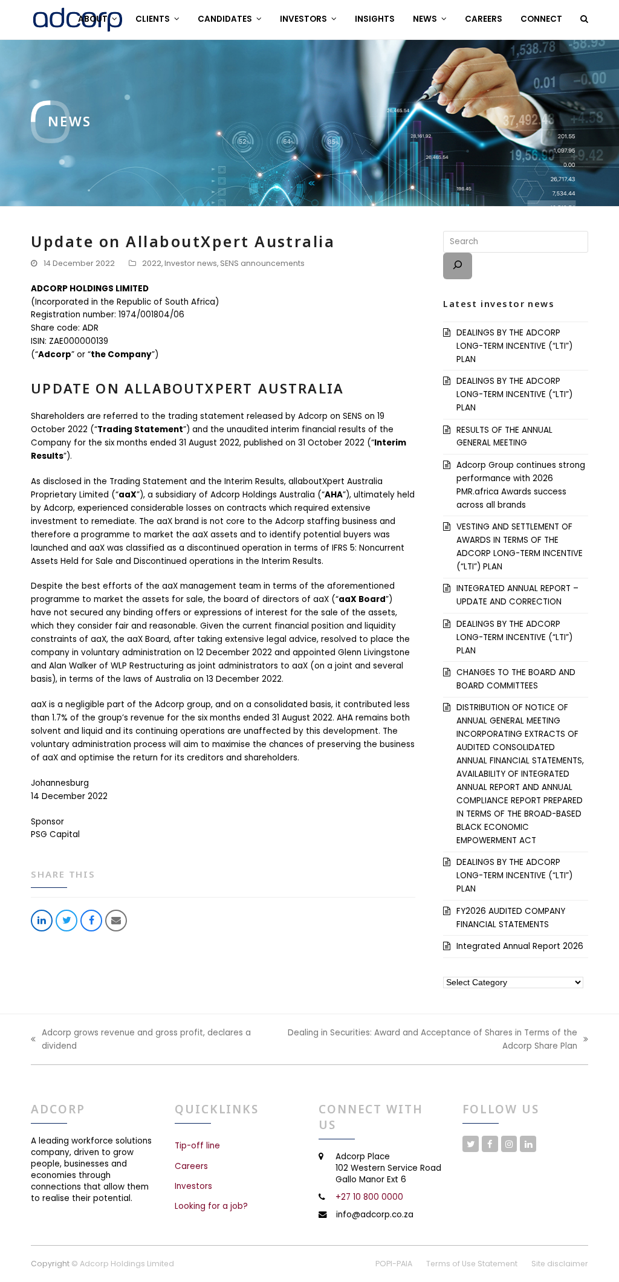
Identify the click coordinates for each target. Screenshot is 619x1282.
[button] (584, 19)
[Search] (457, 266)
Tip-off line (197, 1145)
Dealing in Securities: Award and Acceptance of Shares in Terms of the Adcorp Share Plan (420, 1040)
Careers (191, 1166)
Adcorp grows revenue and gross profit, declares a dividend (141, 1040)
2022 (151, 263)
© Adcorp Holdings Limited (122, 1263)
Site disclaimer (559, 1263)
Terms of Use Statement (471, 1263)
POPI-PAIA (393, 1263)
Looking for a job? (211, 1206)
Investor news (190, 263)
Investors (193, 1186)
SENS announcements (262, 263)
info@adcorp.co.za (374, 1214)
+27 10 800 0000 (369, 1197)
